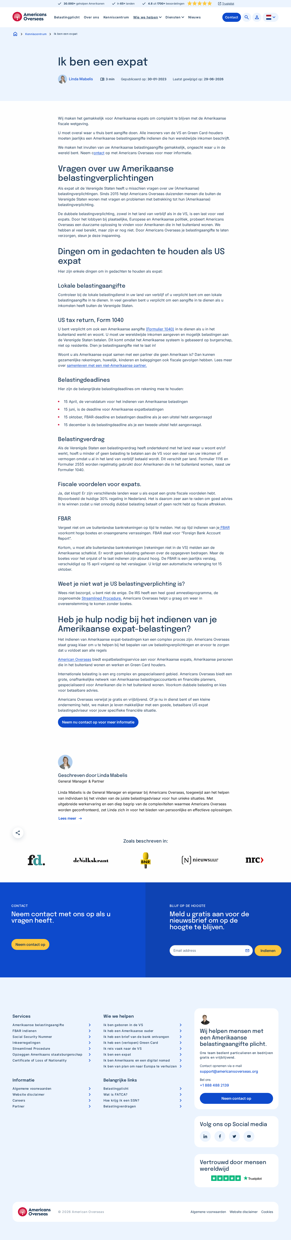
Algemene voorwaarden (32, 1088)
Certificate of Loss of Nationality (40, 1060)
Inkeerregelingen (26, 1042)
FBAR (224, 527)
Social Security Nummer (32, 1037)
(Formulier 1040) (160, 329)
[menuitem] (67, 17)
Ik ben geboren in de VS (123, 1025)
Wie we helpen (145, 17)
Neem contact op (30, 944)
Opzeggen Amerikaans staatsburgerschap (48, 1054)
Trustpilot (228, 3)
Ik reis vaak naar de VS (122, 1048)
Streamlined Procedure (31, 1048)
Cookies (267, 1211)
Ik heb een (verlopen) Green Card (130, 1042)
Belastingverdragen (119, 1106)
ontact (99, 153)
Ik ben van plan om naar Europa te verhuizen (140, 1066)
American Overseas (74, 659)
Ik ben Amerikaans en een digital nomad (136, 1060)
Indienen (268, 950)
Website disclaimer (29, 1094)
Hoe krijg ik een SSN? (121, 1100)
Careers (19, 1100)
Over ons (91, 17)
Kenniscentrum (116, 17)
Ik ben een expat (117, 1054)
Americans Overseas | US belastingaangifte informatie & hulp (30, 16)
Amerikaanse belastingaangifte (38, 1025)
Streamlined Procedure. (102, 598)
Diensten (173, 17)
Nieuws (194, 17)
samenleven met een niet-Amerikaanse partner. (107, 365)
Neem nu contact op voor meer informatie (98, 722)
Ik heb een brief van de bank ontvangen (136, 1037)
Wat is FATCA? (115, 1094)
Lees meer (67, 818)
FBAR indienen (24, 1031)
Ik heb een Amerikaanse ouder (128, 1031)
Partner (18, 1106)
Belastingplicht (67, 17)
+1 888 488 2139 (214, 1085)
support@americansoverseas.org (229, 1071)
